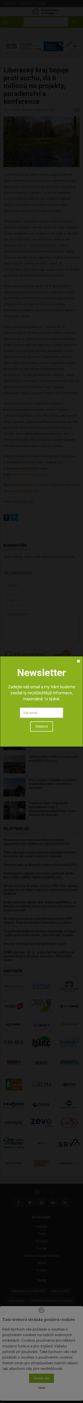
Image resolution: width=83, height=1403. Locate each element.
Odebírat (41, 726)
